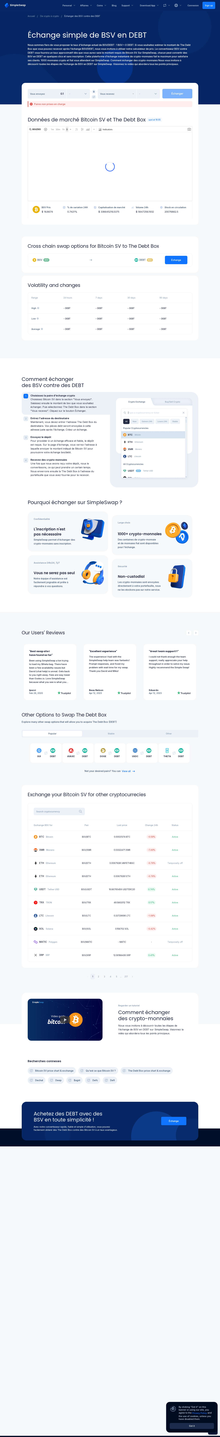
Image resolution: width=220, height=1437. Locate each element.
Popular (52, 733)
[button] (66, 403)
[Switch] (93, 97)
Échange (174, 1121)
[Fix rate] (94, 91)
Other (169, 733)
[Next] (196, 632)
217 (126, 976)
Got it (192, 1426)
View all (126, 771)
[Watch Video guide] (65, 1019)
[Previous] (188, 632)
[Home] (31, 5)
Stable (111, 733)
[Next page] (132, 976)
